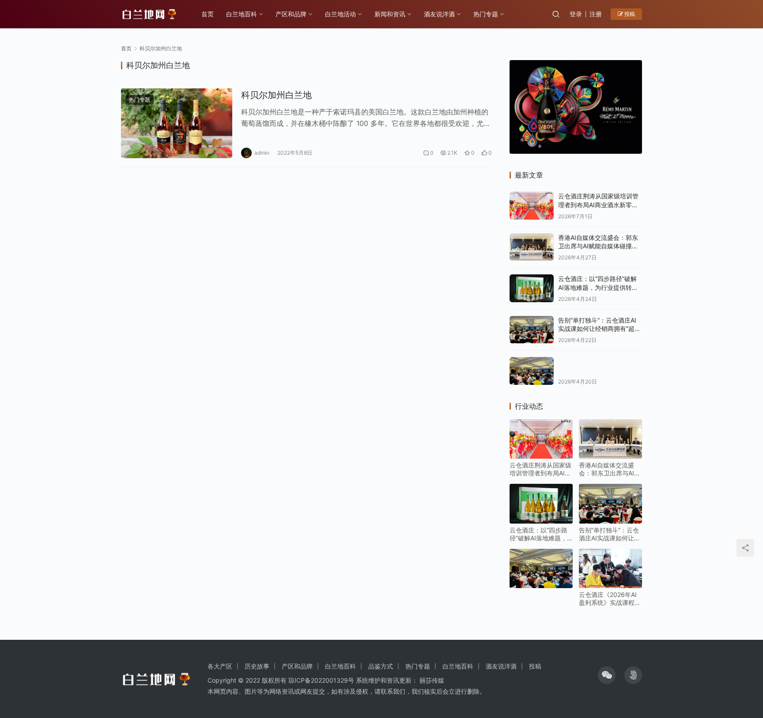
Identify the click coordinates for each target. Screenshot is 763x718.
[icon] (607, 675)
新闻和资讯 (389, 14)
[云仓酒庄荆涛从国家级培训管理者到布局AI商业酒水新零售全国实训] (532, 206)
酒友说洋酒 (439, 14)
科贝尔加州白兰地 (276, 95)
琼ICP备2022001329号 (321, 680)
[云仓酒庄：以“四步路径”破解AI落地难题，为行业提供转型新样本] (532, 288)
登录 (576, 14)
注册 (595, 14)
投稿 (629, 14)
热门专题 (485, 14)
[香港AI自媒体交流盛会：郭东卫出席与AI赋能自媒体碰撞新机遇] (532, 247)
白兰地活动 (340, 14)
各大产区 (220, 666)
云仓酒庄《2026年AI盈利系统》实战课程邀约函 (610, 599)
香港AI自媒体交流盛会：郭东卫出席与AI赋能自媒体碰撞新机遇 (598, 246)
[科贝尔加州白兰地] (176, 123)
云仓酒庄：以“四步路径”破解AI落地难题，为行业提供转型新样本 (598, 287)
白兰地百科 (241, 14)
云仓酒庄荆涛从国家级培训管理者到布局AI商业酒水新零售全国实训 (598, 204)
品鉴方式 (380, 666)
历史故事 (257, 666)
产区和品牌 (291, 14)
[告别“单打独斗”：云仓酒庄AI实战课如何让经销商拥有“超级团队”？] (532, 330)
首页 (207, 14)
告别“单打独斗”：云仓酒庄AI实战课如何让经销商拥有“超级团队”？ (599, 328)
